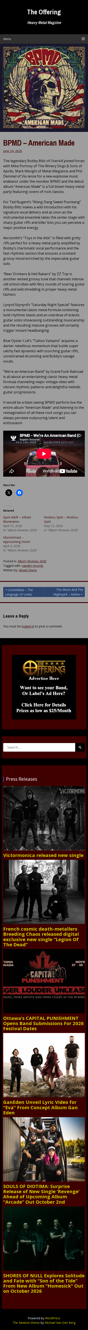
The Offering (44, 11)
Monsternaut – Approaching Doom (16, 539)
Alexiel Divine (28, 570)
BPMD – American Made (39, 143)
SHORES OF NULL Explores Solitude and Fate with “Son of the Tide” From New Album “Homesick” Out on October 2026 (44, 1283)
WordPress (52, 1318)
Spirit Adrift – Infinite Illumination (17, 519)
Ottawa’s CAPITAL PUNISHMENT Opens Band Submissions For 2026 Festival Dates (43, 1023)
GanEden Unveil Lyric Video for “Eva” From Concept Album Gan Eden (40, 1107)
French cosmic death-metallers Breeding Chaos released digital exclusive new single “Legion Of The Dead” (41, 936)
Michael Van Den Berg (60, 1323)
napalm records (32, 566)
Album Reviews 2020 (32, 561)
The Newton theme (26, 1323)
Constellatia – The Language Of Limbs (19, 592)
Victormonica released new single (43, 855)
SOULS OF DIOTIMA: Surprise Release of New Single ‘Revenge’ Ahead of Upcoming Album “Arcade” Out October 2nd (41, 1194)
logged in (28, 626)
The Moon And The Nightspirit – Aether (68, 592)
